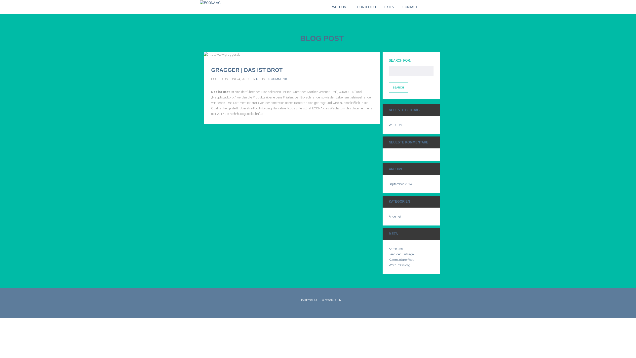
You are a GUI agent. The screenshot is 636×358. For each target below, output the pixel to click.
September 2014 (400, 184)
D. (257, 79)
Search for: (400, 60)
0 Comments (278, 79)
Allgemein (395, 216)
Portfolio (366, 7)
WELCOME (340, 7)
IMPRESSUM (309, 300)
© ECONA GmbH (332, 300)
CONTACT (410, 7)
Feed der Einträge (401, 254)
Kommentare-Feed (401, 260)
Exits (389, 7)
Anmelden (396, 249)
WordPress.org (399, 265)
